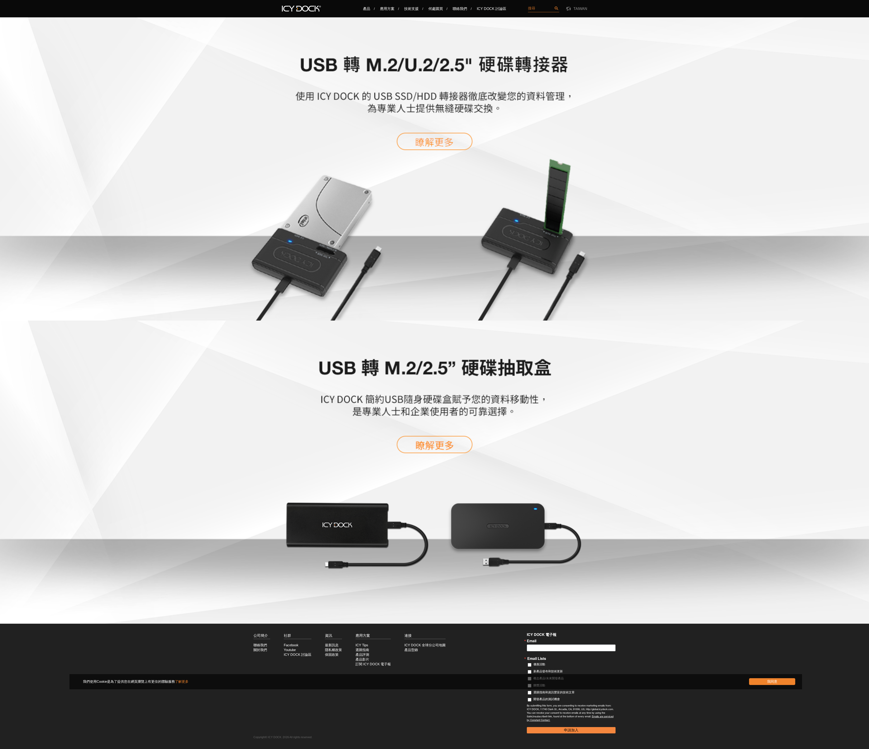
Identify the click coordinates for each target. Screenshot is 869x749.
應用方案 (387, 9)
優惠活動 (539, 664)
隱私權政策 (333, 650)
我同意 (772, 681)
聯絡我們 (460, 9)
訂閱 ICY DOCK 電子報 (373, 664)
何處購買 (435, 9)
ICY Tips (362, 645)
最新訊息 (332, 645)
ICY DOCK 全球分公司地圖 (425, 645)
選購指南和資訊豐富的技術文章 (554, 692)
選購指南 (362, 650)
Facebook (291, 645)
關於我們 (260, 650)
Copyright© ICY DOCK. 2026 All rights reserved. (282, 737)
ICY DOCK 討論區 (491, 9)
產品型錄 (411, 650)
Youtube (290, 650)
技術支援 (411, 9)
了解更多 (182, 681)
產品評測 (362, 654)
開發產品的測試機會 (546, 699)
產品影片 (362, 659)
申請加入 (571, 730)
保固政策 (332, 654)
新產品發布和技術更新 (548, 671)
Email (531, 641)
